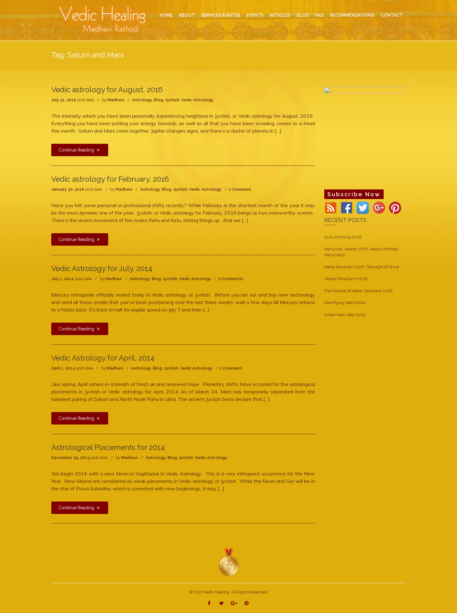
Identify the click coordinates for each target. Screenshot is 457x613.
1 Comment (239, 189)
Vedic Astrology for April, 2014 (103, 357)
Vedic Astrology (197, 100)
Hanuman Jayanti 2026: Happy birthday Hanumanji (361, 252)
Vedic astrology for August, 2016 (107, 89)
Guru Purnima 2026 (343, 237)
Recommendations (352, 15)
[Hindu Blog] (228, 562)
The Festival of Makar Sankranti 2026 (358, 290)
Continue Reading (76, 150)
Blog (158, 100)
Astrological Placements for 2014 (108, 447)
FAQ (319, 15)
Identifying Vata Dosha (345, 302)
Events (254, 15)
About (187, 15)
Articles (280, 15)
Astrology (142, 100)
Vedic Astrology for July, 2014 (101, 268)
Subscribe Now (354, 194)
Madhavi (116, 100)
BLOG (303, 15)
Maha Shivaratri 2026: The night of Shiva (361, 267)
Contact (392, 15)
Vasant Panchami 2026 (345, 278)
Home (166, 15)
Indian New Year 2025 (344, 314)
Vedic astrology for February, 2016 (110, 179)
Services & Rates (220, 15)
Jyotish (172, 100)
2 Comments (230, 278)
